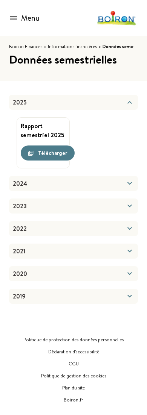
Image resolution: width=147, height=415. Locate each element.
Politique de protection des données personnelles (73, 340)
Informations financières (72, 46)
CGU (74, 364)
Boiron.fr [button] (73, 400)
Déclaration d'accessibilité (73, 352)
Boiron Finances (25, 46)
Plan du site (73, 388)
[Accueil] (117, 18)
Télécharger (52, 153)
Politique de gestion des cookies (73, 376)
